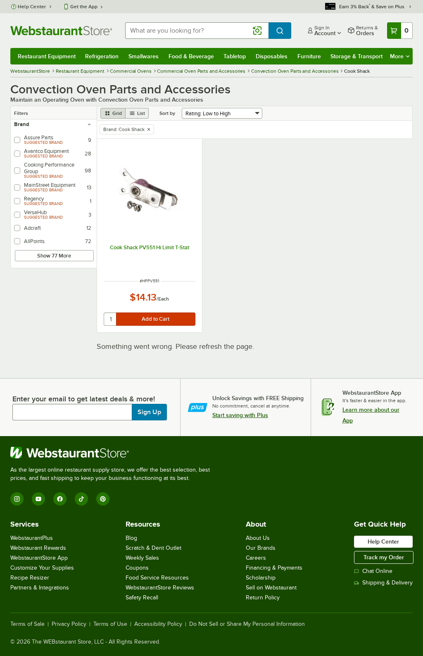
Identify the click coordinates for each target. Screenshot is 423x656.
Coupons (137, 568)
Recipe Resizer (29, 578)
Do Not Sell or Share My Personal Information (247, 624)
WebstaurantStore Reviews (160, 587)
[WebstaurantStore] (113, 452)
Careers (256, 558)
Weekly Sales (142, 558)
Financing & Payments (274, 568)
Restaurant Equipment (47, 56)
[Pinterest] (102, 499)
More (397, 56)
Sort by (167, 113)
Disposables (272, 56)
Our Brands (261, 548)
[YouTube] (38, 499)
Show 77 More (54, 256)
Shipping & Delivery (387, 583)
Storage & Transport (356, 56)
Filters (21, 113)
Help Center (32, 7)
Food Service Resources (157, 578)
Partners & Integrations (39, 587)
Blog (131, 538)
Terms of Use (110, 624)
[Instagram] (17, 499)
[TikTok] (81, 499)
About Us (258, 538)
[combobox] (197, 30)
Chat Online (377, 571)
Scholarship (261, 578)
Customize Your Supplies (42, 568)
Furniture (309, 56)
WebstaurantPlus (31, 538)
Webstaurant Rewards (38, 548)
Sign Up (149, 412)
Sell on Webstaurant (271, 587)
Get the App (83, 7)
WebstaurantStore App (39, 558)
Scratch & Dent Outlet (153, 548)
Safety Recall (142, 597)
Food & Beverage (191, 56)
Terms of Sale (27, 624)
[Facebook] (60, 499)
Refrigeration (102, 56)
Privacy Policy (69, 624)
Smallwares (143, 56)
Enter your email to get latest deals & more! (83, 399)
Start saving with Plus (240, 415)
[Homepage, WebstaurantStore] (61, 30)
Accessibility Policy (158, 624)
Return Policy (263, 597)
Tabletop (234, 56)
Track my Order (384, 557)
